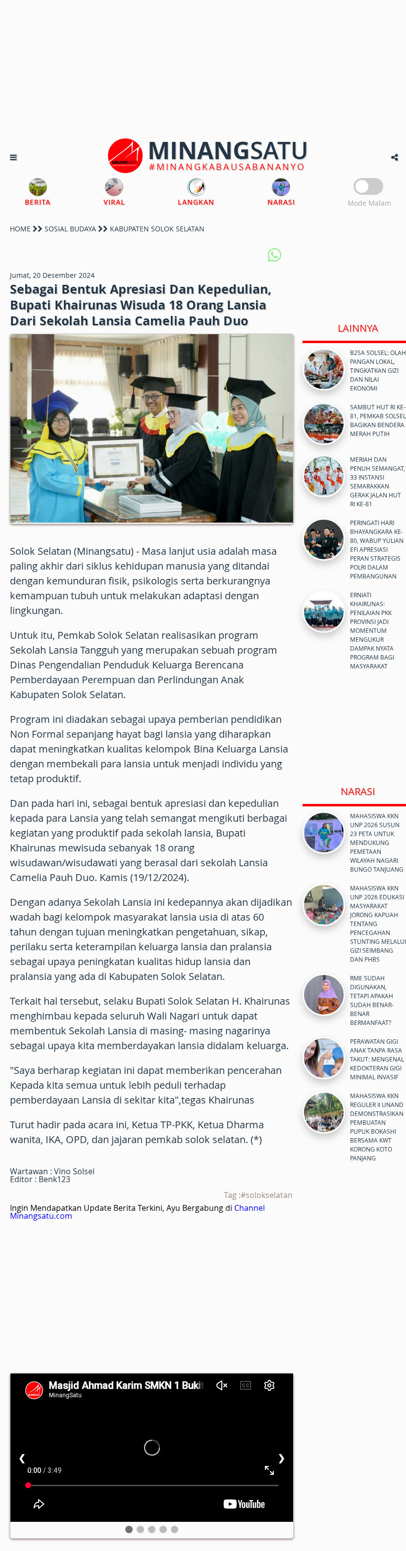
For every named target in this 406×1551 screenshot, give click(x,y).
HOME (20, 228)
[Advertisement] (203, 69)
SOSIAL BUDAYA (70, 228)
